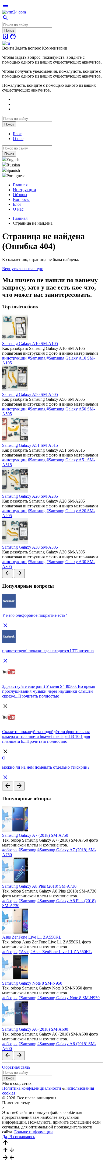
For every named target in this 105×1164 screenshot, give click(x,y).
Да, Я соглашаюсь (18, 1136)
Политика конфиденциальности (31, 1088)
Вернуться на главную (22, 268)
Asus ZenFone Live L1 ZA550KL (31, 937)
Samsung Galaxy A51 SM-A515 (30, 445)
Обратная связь (16, 1067)
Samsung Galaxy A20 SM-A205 (30, 496)
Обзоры (20, 194)
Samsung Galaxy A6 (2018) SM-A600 (35, 1029)
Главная (20, 185)
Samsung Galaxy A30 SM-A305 (30, 547)
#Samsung (37, 358)
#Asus (24, 951)
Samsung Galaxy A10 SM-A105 (30, 343)
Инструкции (24, 189)
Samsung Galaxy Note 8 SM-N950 (32, 983)
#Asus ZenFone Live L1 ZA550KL (61, 951)
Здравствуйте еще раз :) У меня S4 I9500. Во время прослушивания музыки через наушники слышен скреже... (48, 691)
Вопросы (21, 199)
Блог (17, 133)
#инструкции (14, 358)
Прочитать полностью (38, 696)
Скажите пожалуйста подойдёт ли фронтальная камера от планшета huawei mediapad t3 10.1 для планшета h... (46, 736)
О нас (18, 138)
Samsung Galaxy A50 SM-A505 (30, 394)
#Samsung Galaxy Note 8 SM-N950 (68, 997)
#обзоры (10, 850)
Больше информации (33, 1132)
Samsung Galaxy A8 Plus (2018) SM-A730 (39, 886)
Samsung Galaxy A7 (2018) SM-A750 (35, 835)
